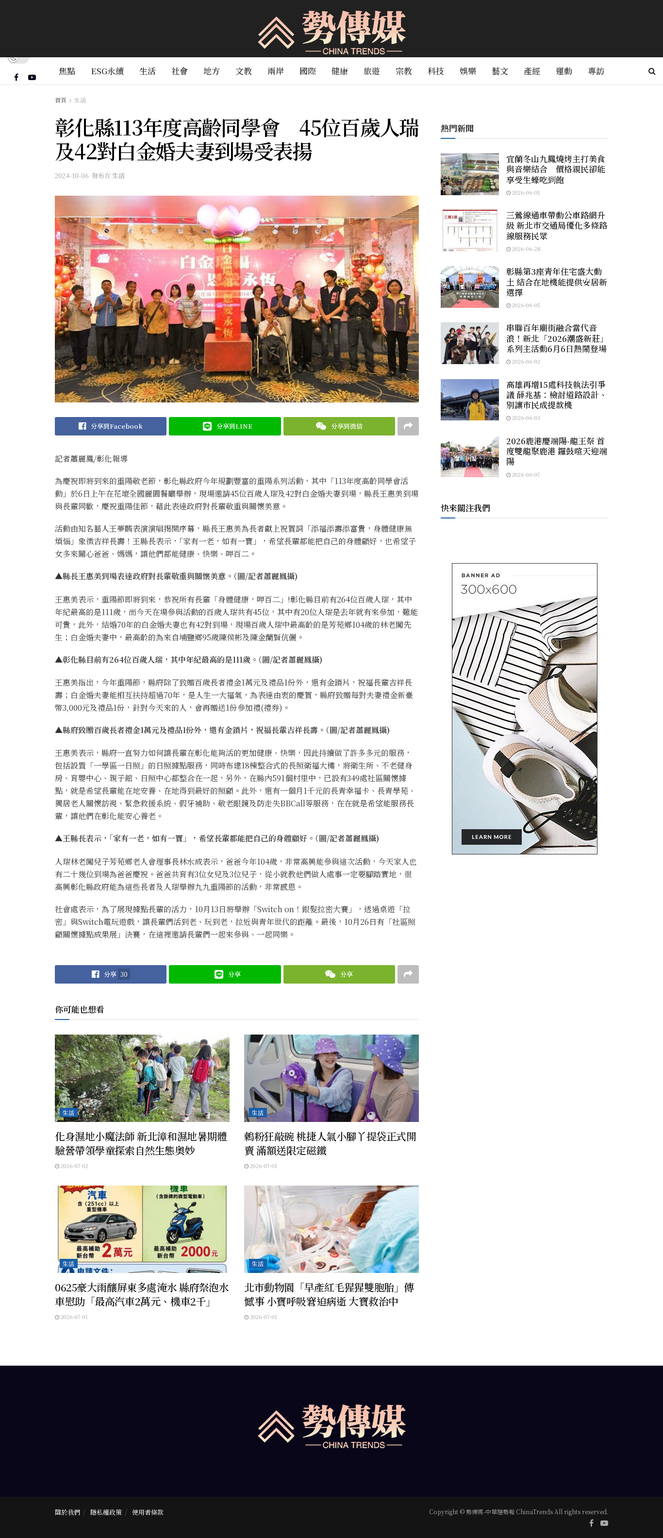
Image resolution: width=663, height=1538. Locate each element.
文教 (243, 71)
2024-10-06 (72, 175)
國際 (307, 71)
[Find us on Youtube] (32, 77)
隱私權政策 (106, 1512)
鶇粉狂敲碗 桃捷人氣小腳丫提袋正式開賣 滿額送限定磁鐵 (330, 1143)
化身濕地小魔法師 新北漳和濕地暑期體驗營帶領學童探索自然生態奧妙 (141, 1143)
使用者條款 (148, 1512)
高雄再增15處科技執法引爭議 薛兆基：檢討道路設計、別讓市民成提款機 (556, 394)
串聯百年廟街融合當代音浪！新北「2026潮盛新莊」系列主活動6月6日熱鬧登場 (557, 337)
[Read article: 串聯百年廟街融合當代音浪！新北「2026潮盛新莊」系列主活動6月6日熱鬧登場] (470, 343)
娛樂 (468, 71)
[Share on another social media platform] (408, 426)
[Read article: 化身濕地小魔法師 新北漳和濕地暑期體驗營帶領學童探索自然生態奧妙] (142, 1078)
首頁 (60, 100)
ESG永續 (107, 71)
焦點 (67, 71)
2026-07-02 (73, 1166)
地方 (211, 71)
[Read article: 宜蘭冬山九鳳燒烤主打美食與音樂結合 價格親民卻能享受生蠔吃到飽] (470, 174)
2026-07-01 (263, 1166)
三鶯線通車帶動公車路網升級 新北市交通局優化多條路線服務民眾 (556, 225)
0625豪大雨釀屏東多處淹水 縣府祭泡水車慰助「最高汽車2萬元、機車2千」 (142, 1294)
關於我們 (67, 1512)
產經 (532, 71)
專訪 (596, 71)
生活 (147, 71)
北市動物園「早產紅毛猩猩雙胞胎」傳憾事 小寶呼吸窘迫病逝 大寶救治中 (329, 1294)
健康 (340, 71)
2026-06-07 (525, 474)
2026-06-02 (525, 361)
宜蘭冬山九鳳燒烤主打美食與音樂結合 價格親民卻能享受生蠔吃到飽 (555, 168)
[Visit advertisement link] (524, 708)
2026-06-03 (525, 417)
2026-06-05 (525, 192)
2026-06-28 (526, 248)
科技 (436, 71)
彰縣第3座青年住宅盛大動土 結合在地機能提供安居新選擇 (556, 281)
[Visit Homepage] (332, 28)
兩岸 (275, 71)
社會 (179, 71)
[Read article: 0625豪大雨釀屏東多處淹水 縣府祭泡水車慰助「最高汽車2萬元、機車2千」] (142, 1229)
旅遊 (372, 71)
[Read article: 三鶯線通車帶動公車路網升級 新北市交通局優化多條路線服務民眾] (470, 230)
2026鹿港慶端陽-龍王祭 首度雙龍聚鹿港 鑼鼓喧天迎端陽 (556, 451)
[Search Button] (652, 70)
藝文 (500, 71)
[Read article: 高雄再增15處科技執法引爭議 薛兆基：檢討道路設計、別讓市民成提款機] (470, 400)
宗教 (404, 71)
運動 (564, 71)
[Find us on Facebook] (16, 77)
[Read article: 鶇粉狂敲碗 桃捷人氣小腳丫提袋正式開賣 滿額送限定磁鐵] (331, 1078)
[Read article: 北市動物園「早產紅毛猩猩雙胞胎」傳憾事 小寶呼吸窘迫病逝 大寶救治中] (331, 1229)
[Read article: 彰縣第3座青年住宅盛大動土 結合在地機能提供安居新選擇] (470, 287)
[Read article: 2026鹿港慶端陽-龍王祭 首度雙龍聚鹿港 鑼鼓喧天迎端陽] (470, 456)
